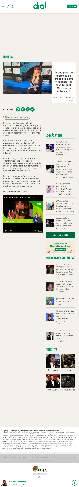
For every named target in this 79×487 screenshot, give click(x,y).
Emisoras (26, 457)
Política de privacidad (59, 457)
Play (74, 483)
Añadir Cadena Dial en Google (18, 117)
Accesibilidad (45, 457)
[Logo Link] (39, 5)
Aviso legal (35, 457)
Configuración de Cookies (43, 460)
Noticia (8, 57)
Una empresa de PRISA (39, 469)
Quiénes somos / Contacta (12, 457)
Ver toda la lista (60, 235)
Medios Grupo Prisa (39, 474)
